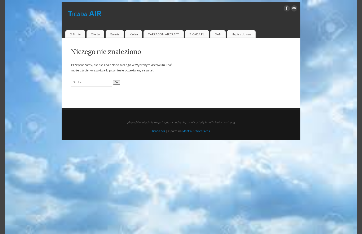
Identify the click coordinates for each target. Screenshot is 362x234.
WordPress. (203, 131)
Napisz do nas (241, 34)
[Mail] (294, 9)
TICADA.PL (196, 34)
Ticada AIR (84, 13)
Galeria (114, 34)
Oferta (95, 34)
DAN (218, 34)
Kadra (134, 34)
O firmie (75, 34)
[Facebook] (287, 9)
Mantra (187, 131)
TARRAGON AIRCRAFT (163, 34)
